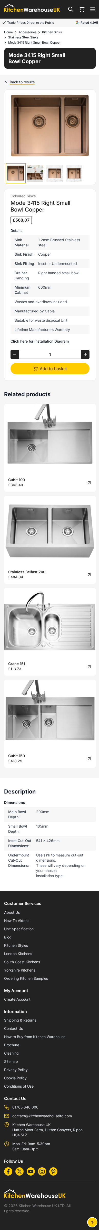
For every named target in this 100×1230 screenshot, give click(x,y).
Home (8, 32)
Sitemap (11, 1061)
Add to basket (53, 368)
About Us (12, 912)
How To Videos (16, 920)
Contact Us (13, 1028)
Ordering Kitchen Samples (26, 978)
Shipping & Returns (20, 1020)
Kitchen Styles (16, 945)
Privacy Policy (16, 1069)
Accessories (27, 32)
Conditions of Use (19, 1086)
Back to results (22, 82)
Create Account (17, 999)
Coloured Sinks (23, 196)
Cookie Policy (15, 1078)
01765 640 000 (25, 1107)
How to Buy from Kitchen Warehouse (34, 1036)
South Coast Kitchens (22, 962)
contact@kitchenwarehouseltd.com (42, 1116)
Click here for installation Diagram (40, 341)
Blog (8, 937)
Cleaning (11, 1053)
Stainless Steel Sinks (23, 37)
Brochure (11, 1045)
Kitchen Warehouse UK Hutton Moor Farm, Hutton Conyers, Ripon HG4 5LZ (47, 1129)
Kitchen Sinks (52, 32)
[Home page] (32, 9)
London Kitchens (18, 953)
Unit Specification (19, 929)
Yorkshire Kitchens (19, 970)
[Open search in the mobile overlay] (70, 9)
